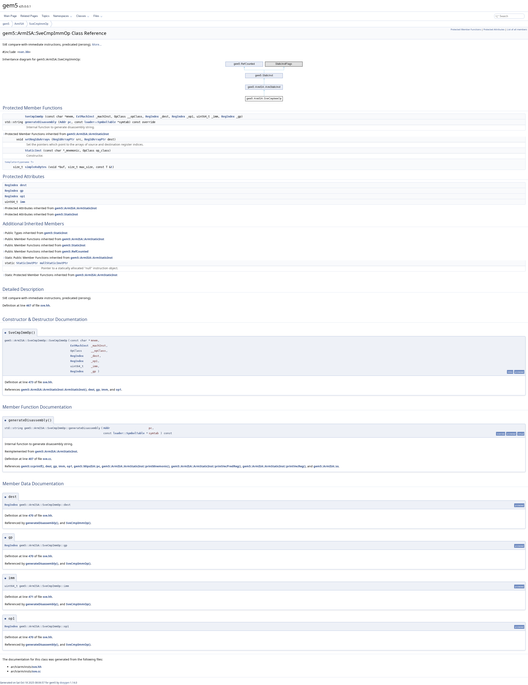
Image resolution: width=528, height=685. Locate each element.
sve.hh (24, 52)
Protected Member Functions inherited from (57, 134)
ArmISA (19, 23)
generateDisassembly (40, 122)
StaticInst (33, 150)
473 (30, 382)
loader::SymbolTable (100, 122)
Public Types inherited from (36, 233)
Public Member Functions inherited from (54, 239)
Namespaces (61, 16)
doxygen (65, 682)
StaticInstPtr (27, 263)
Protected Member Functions (466, 29)
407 (30, 459)
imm (22, 201)
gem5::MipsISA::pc (87, 466)
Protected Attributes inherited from (51, 208)
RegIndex (152, 116)
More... (97, 44)
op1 (22, 196)
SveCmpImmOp (38, 23)
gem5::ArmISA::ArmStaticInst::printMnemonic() (136, 466)
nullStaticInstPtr (54, 263)
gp (21, 190)
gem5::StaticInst (66, 214)
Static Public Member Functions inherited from (59, 258)
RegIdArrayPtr (63, 139)
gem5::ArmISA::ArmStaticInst (88, 134)
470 (30, 515)
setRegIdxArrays (37, 139)
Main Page (10, 16)
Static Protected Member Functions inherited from (61, 275)
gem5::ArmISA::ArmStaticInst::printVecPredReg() (206, 466)
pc (69, 122)
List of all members (517, 29)
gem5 (6, 23)
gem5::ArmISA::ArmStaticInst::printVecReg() (274, 466)
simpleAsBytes (35, 167)
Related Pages (29, 16)
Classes (81, 16)
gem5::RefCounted (75, 251)
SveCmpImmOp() (78, 523)
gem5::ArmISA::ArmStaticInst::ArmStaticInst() (54, 389)
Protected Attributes (493, 29)
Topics (46, 16)
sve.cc (47, 459)
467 (28, 305)
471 (30, 597)
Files (96, 16)
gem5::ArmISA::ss (326, 466)
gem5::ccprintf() (32, 466)
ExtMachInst (85, 116)
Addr (63, 122)
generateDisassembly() (42, 523)
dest (23, 185)
